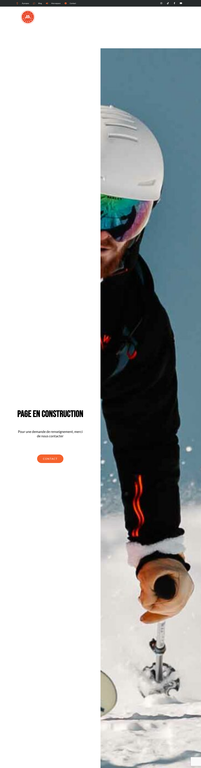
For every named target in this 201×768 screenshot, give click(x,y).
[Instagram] (161, 3)
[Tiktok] (168, 3)
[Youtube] (181, 3)
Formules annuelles (159, 19)
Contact (176, 19)
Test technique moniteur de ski (95, 19)
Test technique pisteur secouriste (130, 19)
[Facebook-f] (174, 3)
